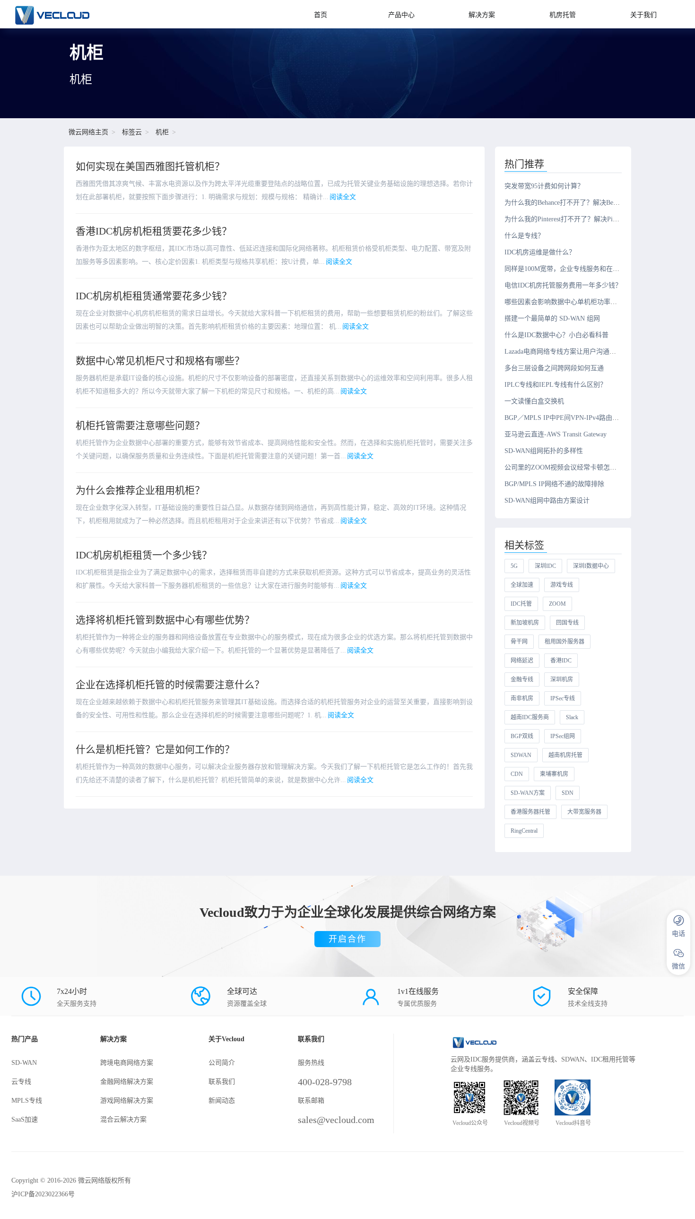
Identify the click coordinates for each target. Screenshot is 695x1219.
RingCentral (524, 830)
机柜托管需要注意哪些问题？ (140, 425)
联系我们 (221, 1081)
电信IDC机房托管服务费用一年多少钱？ (563, 285)
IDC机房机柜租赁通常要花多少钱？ (154, 296)
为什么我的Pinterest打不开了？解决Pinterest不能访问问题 (587, 219)
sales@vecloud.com (336, 1120)
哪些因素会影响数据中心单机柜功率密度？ (567, 301)
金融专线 (522, 679)
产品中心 (401, 14)
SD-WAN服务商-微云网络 (78, 14)
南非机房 (522, 698)
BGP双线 (522, 736)
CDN (517, 774)
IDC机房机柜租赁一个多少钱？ (144, 555)
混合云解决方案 (123, 1119)
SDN (567, 793)
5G (514, 566)
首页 (320, 14)
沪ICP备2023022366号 (43, 1194)
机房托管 (562, 14)
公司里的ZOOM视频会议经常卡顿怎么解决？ (570, 467)
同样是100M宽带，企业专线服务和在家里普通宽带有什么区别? (596, 268)
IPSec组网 (562, 736)
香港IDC (561, 660)
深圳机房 (561, 679)
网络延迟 (522, 660)
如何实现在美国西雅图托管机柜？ (150, 166)
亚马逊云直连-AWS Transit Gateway (555, 434)
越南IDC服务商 (530, 717)
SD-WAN (24, 1062)
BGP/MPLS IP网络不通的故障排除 (554, 484)
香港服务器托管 (530, 812)
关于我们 (643, 14)
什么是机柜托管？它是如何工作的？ (155, 749)
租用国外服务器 (564, 641)
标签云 (132, 132)
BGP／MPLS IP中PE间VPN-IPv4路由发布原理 (571, 417)
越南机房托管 (565, 755)
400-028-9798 (325, 1082)
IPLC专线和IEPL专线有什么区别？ (555, 384)
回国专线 (567, 622)
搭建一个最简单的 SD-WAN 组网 (552, 318)
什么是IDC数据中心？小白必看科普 (556, 335)
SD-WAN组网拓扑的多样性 (543, 450)
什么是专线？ (524, 235)
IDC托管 (521, 604)
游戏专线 (561, 585)
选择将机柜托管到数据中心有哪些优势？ (165, 620)
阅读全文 (343, 196)
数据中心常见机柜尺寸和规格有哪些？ (160, 360)
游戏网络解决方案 (126, 1100)
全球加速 (522, 585)
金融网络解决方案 (126, 1081)
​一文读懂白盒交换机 (534, 401)
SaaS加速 (24, 1119)
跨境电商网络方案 (126, 1062)
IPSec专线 (562, 698)
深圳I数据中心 (591, 566)
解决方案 (482, 14)
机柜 (162, 132)
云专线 (21, 1081)
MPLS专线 (26, 1100)
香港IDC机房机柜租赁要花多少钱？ (154, 231)
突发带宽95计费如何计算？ (544, 186)
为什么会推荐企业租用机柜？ (140, 490)
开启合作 (347, 939)
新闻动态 (221, 1100)
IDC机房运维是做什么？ (539, 252)
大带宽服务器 (584, 812)
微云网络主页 (88, 132)
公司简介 (221, 1062)
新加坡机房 (525, 622)
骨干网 (519, 641)
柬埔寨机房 (554, 774)
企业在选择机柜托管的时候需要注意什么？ (170, 684)
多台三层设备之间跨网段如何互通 (554, 368)
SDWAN (521, 755)
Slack (572, 717)
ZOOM (557, 604)
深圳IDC (545, 566)
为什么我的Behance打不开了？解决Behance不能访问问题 (586, 202)
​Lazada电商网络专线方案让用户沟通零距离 (566, 351)
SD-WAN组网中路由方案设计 (547, 500)
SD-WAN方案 (528, 793)
